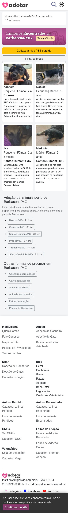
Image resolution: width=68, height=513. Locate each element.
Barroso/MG (20, 220)
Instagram (14, 491)
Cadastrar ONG (11, 438)
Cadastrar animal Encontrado (46, 408)
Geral (39, 366)
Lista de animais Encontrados (46, 418)
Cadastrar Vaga (11, 458)
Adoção (41, 382)
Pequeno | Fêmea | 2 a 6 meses (18, 101)
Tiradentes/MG (22, 247)
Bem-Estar (42, 387)
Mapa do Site (10, 342)
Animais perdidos (18, 287)
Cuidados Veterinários (50, 395)
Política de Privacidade (16, 347)
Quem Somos (10, 331)
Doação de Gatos (13, 371)
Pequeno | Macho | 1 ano (50, 101)
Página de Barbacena (21, 308)
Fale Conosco (11, 336)
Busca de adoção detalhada (47, 344)
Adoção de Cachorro (49, 331)
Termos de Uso (11, 353)
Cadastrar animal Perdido (12, 408)
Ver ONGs (8, 433)
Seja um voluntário (13, 452)
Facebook (33, 491)
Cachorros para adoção (22, 273)
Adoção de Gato (46, 336)
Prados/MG (20, 240)
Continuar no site (16, 507)
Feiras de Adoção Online (47, 445)
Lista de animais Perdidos (12, 418)
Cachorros (42, 370)
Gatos (39, 374)
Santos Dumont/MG (24, 234)
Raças (40, 378)
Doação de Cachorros (15, 366)
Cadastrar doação (13, 377)
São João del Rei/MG (25, 254)
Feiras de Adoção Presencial (47, 435)
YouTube (53, 491)
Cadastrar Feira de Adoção (47, 455)
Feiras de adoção (19, 301)
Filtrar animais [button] (34, 58)
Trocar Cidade (45, 38)
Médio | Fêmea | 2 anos (50, 165)
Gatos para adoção (20, 280)
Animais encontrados (20, 294)
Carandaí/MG (21, 227)
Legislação (43, 391)
